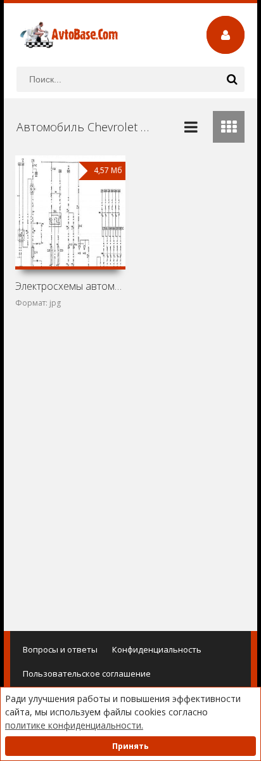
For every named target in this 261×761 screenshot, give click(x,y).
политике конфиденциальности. (74, 725)
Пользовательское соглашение (87, 673)
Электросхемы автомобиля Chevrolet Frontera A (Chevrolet (70, 286)
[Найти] (232, 79)
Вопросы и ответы (60, 649)
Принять (130, 746)
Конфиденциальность (156, 649)
